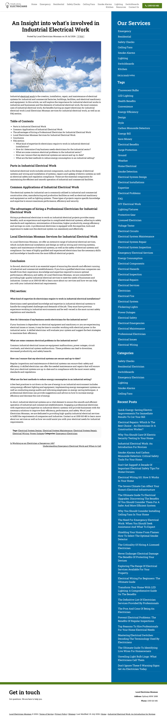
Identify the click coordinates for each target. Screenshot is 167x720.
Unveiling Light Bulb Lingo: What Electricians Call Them (137, 658)
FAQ (120, 198)
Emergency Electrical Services (135, 252)
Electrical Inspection (130, 274)
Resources (121, 7)
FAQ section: (19, 140)
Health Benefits (127, 101)
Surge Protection (127, 149)
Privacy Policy (61, 714)
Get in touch (123, 75)
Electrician (124, 290)
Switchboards (132, 4)
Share (81, 37)
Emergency (45, 4)
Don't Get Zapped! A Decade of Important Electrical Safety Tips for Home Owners (138, 468)
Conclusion (18, 138)
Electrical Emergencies (131, 323)
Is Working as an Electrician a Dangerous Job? (32, 443)
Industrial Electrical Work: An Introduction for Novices (135, 445)
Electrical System (128, 301)
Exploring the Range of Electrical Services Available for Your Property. (137, 569)
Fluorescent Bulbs (128, 90)
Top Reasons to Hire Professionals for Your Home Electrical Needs (138, 628)
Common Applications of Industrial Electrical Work (37, 129)
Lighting (119, 4)
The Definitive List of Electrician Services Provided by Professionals (138, 601)
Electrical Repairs (128, 279)
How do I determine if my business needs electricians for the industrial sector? (53, 149)
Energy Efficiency (128, 112)
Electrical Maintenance (131, 328)
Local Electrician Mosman (20, 714)
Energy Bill (124, 133)
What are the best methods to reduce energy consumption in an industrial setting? (55, 158)
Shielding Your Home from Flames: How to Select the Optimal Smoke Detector (138, 536)
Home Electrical (127, 166)
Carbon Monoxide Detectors (134, 128)
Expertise (123, 187)
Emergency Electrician (66, 433)
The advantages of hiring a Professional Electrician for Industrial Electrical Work (52, 132)
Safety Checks (73, 4)
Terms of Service (46, 714)
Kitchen (109, 7)
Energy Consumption (130, 258)
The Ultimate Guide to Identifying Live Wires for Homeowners (137, 649)
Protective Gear (127, 214)
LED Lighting (125, 95)
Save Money (125, 139)
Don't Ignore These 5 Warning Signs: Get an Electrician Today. (139, 667)
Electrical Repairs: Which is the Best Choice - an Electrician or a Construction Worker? (137, 426)
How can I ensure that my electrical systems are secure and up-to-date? (50, 155)
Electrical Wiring (21, 433)
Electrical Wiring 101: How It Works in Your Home (138, 479)
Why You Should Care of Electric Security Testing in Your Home (137, 436)
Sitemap (71, 714)
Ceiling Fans (89, 4)
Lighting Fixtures (128, 209)
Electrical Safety (127, 317)
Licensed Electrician (129, 220)
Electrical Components (131, 263)
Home (34, 4)
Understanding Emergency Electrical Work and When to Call (72, 446)
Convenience (125, 106)
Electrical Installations (131, 182)
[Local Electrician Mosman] (16, 7)
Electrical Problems (129, 193)
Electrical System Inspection (134, 247)
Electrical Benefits (128, 144)
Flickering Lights (128, 307)
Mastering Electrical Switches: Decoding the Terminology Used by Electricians (138, 639)
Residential (58, 4)
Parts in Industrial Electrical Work (29, 126)
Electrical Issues (127, 339)
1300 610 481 (153, 5)
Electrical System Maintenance (57, 430)
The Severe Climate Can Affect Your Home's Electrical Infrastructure (138, 487)
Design (122, 117)
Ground (122, 155)
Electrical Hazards (128, 269)
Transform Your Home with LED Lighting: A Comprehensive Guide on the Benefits (137, 591)
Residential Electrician (131, 366)
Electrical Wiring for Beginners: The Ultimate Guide (139, 580)
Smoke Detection (127, 171)
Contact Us (134, 7)
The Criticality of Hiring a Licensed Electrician (138, 546)
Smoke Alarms (105, 4)
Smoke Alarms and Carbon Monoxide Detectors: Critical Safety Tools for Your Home (138, 456)
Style (121, 122)
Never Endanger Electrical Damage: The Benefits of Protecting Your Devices (138, 557)
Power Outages (37, 433)
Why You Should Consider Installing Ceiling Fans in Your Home (139, 512)
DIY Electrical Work (129, 204)
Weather (123, 160)
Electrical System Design (30, 430)
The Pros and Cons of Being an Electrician (136, 610)
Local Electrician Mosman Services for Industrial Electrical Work (44, 135)
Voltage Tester (126, 225)
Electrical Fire (126, 296)
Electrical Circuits (128, 231)
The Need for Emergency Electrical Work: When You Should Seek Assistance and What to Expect (138, 523)
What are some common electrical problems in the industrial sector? (48, 152)
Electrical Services (128, 285)
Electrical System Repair (85, 430)
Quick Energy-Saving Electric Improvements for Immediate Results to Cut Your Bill (135, 413)
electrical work (27, 96)
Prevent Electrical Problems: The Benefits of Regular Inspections (137, 619)
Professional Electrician (132, 334)
